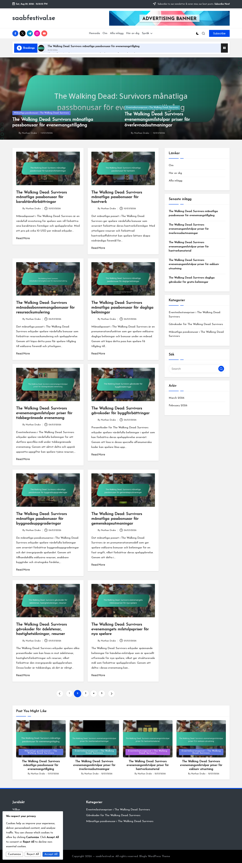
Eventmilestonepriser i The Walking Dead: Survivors (152, 107)
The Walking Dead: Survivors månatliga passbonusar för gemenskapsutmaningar (116, 518)
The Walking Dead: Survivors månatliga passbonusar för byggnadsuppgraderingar (41, 518)
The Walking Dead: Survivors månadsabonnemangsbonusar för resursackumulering (45, 307)
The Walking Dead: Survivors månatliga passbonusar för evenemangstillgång (93, 46)
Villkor (16, 809)
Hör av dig (175, 173)
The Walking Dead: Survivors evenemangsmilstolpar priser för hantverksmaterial (189, 246)
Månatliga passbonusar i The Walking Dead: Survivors (41, 113)
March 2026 (176, 398)
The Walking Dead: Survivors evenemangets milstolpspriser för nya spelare (120, 629)
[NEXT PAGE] (111, 693)
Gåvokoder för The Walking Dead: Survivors (196, 324)
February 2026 (178, 405)
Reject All (33, 854)
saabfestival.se (33, 18)
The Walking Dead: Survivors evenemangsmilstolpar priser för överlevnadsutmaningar (157, 119)
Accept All (50, 854)
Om (171, 165)
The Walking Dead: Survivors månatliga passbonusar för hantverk (116, 197)
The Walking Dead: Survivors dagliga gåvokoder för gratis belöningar (192, 279)
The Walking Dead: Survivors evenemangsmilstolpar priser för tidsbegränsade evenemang (44, 413)
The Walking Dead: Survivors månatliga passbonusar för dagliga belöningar (122, 307)
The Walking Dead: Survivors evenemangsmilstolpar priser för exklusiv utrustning (194, 264)
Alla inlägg (175, 180)
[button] (219, 33)
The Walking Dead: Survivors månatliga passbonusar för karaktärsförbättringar (41, 197)
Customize (14, 854)
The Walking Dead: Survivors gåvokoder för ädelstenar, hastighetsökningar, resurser (41, 629)
